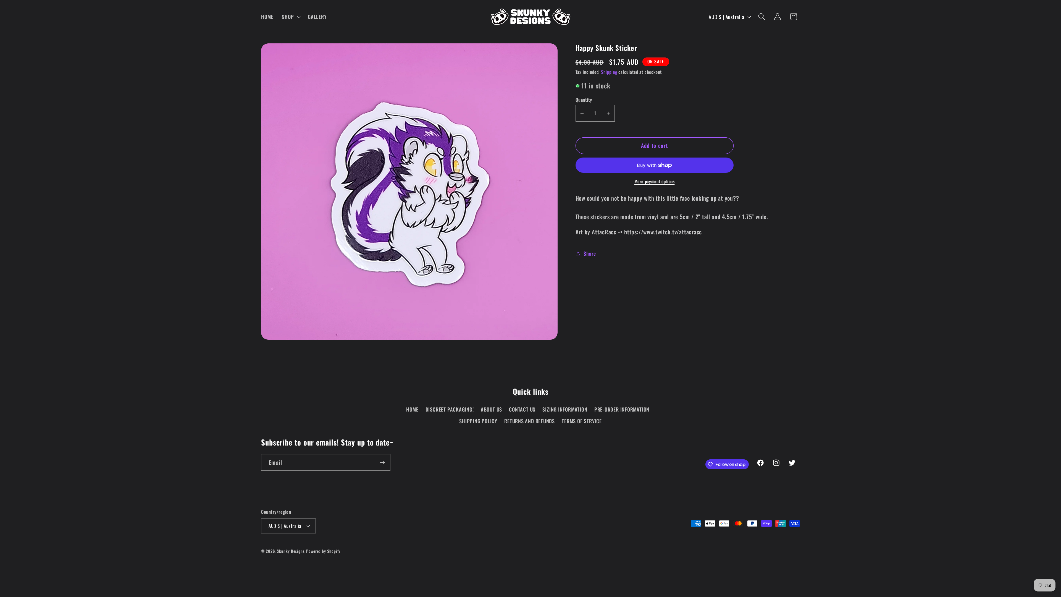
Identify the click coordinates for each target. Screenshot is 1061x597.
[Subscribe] (382, 462)
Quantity (584, 99)
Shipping (609, 72)
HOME (412, 409)
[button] (291, 16)
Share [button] (590, 253)
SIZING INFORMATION (564, 409)
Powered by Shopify (323, 551)
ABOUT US (491, 409)
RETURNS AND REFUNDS (529, 421)
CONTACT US (522, 409)
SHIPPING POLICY (478, 421)
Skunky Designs (291, 551)
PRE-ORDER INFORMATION (621, 409)
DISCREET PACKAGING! (450, 409)
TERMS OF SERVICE (582, 421)
